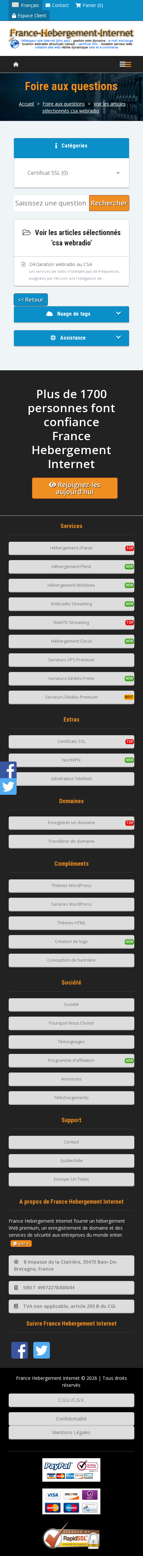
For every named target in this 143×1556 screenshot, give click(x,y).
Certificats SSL (71, 741)
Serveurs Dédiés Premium (71, 697)
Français (30, 5)
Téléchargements (71, 1097)
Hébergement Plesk (71, 566)
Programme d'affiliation (71, 1060)
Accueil (26, 104)
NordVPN (71, 760)
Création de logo (71, 941)
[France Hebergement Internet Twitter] (41, 1350)
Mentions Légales (71, 1432)
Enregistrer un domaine (71, 822)
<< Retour (31, 299)
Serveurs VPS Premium (71, 660)
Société (71, 1004)
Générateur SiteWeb (71, 778)
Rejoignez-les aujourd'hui (78, 488)
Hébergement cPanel (71, 548)
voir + (24, 1243)
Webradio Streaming (71, 604)
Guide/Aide (71, 1160)
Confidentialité (71, 1418)
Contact (60, 5)
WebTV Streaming (71, 622)
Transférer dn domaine (71, 841)
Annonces (71, 1079)
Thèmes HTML (71, 923)
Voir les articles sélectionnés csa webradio (84, 107)
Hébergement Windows (71, 585)
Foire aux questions (64, 104)
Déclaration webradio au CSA (73, 271)
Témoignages (71, 1042)
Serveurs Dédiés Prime (71, 678)
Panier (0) (92, 5)
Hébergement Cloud (71, 641)
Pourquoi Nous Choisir (71, 1023)
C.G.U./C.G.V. (71, 1400)
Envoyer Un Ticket (71, 1179)
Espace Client (32, 15)
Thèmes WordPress (71, 885)
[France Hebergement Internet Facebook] (19, 1350)
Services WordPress (71, 904)
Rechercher (109, 202)
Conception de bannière (71, 960)
